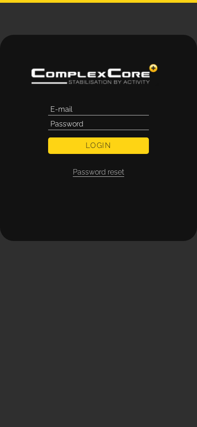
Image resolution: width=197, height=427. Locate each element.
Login (98, 145)
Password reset (98, 172)
